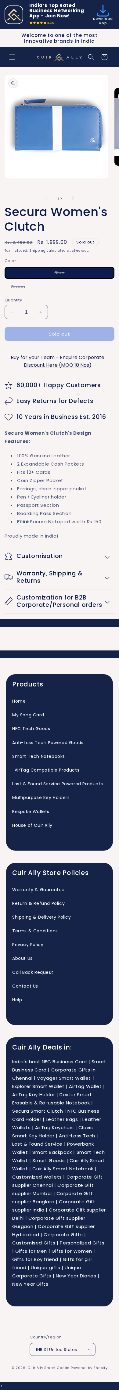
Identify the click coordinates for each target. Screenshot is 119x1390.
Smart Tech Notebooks (38, 756)
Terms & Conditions (35, 931)
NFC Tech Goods (31, 729)
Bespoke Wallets (30, 811)
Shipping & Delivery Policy (41, 917)
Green (21, 287)
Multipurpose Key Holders (41, 797)
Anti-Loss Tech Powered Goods (48, 743)
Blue (73, 274)
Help (17, 1000)
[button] (12, 57)
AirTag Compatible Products (45, 770)
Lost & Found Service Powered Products (57, 784)
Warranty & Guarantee (38, 890)
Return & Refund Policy (38, 903)
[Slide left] (46, 198)
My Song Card (28, 715)
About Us (22, 958)
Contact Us (25, 986)
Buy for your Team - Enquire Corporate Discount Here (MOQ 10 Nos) (57, 361)
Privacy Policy (27, 945)
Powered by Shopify (89, 1367)
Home (19, 701)
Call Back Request (32, 972)
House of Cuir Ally (32, 825)
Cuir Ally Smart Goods (48, 1367)
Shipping (37, 250)
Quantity (13, 300)
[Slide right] (73, 198)
